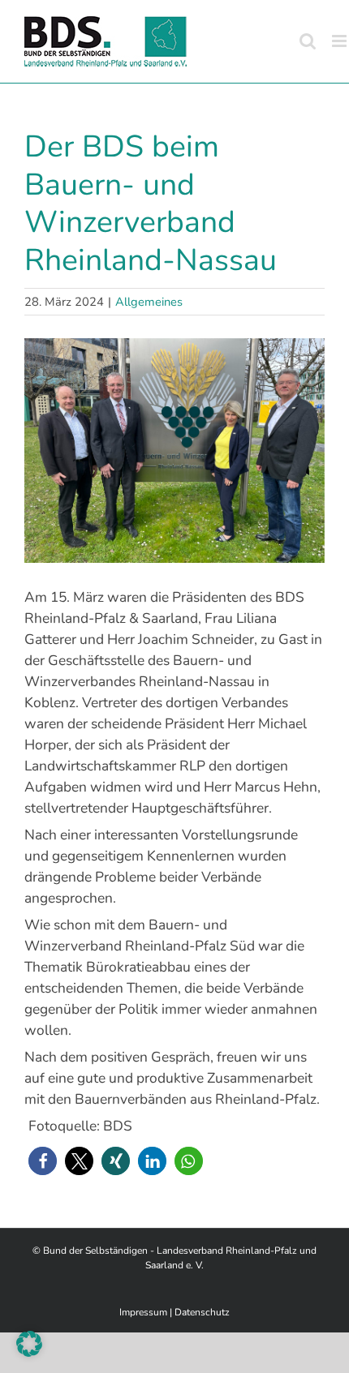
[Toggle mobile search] (307, 40)
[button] (42, 1161)
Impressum (143, 1312)
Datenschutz (202, 1312)
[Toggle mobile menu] (340, 40)
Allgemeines (149, 302)
